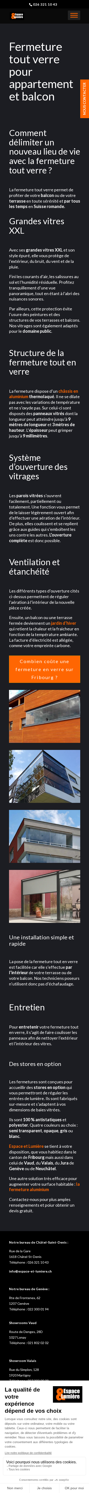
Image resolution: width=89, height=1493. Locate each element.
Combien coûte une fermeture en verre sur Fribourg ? (44, 669)
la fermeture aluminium (44, 1186)
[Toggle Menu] (74, 15)
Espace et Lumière (26, 1146)
